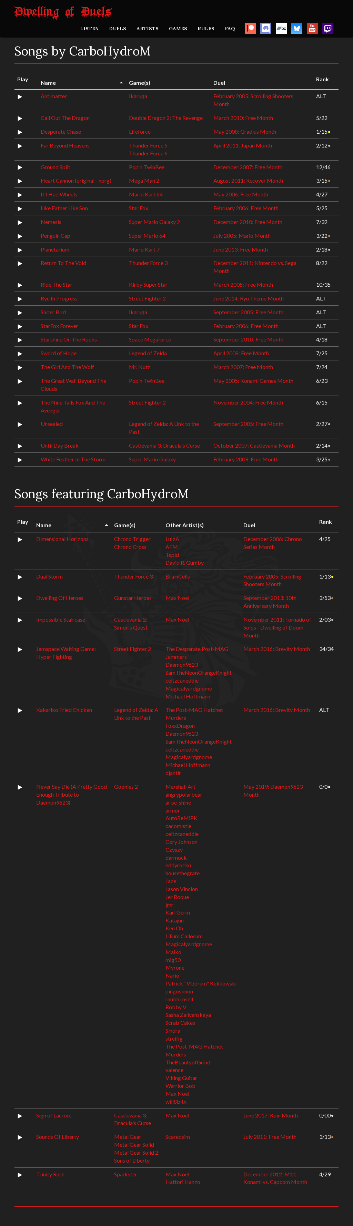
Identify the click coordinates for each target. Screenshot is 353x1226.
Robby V (175, 1007)
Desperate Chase (61, 131)
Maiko (173, 952)
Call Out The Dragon (65, 117)
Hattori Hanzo (182, 1181)
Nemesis (51, 221)
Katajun (174, 920)
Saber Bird (53, 312)
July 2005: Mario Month (242, 235)
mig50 (173, 960)
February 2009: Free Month (246, 459)
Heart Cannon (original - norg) (76, 180)
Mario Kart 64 (146, 194)
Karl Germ (177, 912)
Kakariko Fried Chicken (64, 709)
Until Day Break (60, 445)
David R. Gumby (184, 562)
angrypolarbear (183, 794)
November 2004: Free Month (248, 402)
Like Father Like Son (64, 208)
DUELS (117, 28)
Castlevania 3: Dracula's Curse (164, 445)
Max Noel (177, 597)
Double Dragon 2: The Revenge (166, 117)
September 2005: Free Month (248, 312)
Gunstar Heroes (133, 597)
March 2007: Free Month (243, 367)
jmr (169, 904)
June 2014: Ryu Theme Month (248, 298)
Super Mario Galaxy (152, 459)
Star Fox (138, 208)
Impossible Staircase (60, 619)
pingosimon (179, 991)
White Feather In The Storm (73, 459)
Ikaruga (138, 96)
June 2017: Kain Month (270, 1115)
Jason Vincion (181, 889)
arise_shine (178, 802)
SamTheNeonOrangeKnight (198, 672)
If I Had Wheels (59, 194)
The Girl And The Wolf (67, 367)
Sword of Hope (59, 353)
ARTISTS (148, 28)
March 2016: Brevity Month (276, 648)
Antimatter (54, 96)
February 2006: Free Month (246, 208)
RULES (206, 28)
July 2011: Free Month (269, 1136)
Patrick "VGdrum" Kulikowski (200, 983)
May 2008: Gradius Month (244, 131)
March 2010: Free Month (243, 117)
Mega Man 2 (144, 180)
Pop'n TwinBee (146, 167)
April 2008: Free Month (241, 353)
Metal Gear (127, 1136)
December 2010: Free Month (247, 221)
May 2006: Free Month (240, 194)
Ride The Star (56, 284)
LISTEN (89, 28)
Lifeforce (140, 131)
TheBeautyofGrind (187, 1062)
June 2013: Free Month (240, 249)
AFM (171, 546)
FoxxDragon (180, 725)
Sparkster (125, 1174)
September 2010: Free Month (248, 339)
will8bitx (175, 1101)
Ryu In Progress (59, 298)
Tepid (172, 554)
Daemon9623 (181, 664)
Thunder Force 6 (148, 153)
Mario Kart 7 (144, 249)
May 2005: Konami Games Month (253, 380)
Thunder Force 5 (148, 145)
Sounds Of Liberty (57, 1136)
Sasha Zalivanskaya (188, 1014)
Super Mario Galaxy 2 (154, 221)
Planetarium (55, 249)
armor (172, 810)
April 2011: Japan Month (242, 145)
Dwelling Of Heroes (59, 597)
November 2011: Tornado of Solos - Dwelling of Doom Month (277, 627)
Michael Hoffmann (187, 696)
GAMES (178, 28)
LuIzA (172, 538)
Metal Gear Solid (134, 1144)
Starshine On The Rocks (69, 339)
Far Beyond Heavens (65, 145)
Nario (172, 975)
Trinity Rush (50, 1174)
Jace (170, 881)
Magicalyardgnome (188, 688)
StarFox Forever (59, 326)
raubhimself (179, 999)
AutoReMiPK (181, 818)
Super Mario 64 (147, 235)
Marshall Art (180, 786)
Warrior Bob (180, 1085)
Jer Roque (177, 896)
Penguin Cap (55, 235)
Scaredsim (177, 1136)
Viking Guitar (181, 1077)
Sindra (172, 1030)
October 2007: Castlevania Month (254, 445)
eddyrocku (178, 865)
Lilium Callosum (184, 936)
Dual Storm (49, 576)
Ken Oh (174, 928)
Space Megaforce (150, 339)
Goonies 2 (126, 786)
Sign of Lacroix (53, 1115)
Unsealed (52, 423)
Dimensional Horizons (62, 538)
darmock (176, 857)
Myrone (174, 967)
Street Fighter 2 (147, 298)
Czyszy (174, 849)
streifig (174, 1038)
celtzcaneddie (182, 680)
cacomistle (178, 826)
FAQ (230, 28)
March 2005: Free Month (243, 284)
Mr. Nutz (139, 367)
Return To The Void (63, 262)
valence (174, 1069)
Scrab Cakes (180, 1022)
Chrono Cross (130, 546)
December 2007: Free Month (247, 167)
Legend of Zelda (148, 353)
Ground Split (55, 167)
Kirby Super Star (148, 284)
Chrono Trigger (132, 538)
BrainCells (177, 576)
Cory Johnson (181, 841)
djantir (173, 772)
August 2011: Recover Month (248, 180)
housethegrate (182, 873)
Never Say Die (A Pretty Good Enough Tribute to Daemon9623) (71, 794)
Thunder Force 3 (148, 262)
